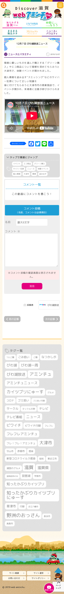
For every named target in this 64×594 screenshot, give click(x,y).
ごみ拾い (23, 357)
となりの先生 (32, 24)
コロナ (10, 400)
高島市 (10, 523)
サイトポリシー (38, 578)
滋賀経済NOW (12, 476)
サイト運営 (38, 573)
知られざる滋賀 (12, 24)
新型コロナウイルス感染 (21, 458)
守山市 (10, 451)
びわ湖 (12, 365)
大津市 (26, 174)
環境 (34, 174)
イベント (16, 163)
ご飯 (35, 357)
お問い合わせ (14, 578)
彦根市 (21, 451)
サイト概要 (14, 573)
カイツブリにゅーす (25, 392)
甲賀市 (37, 476)
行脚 (22, 506)
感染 (31, 451)
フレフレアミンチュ (22, 433)
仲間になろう (52, 24)
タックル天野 (28, 408)
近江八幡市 (33, 506)
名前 (8, 222)
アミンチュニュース (22, 383)
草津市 (11, 506)
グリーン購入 (39, 163)
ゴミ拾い (23, 400)
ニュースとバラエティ (52, 32)
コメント (12, 231)
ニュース (30, 168)
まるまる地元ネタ (12, 32)
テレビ (43, 408)
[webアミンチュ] (32, 13)
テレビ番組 (14, 417)
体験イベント (43, 168)
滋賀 (28, 467)
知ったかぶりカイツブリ (25, 483)
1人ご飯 (10, 357)
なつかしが (49, 357)
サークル (12, 408)
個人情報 (16, 174)
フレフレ (49, 425)
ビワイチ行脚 (33, 425)
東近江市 (52, 458)
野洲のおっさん (23, 515)
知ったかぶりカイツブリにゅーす (31, 495)
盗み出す (42, 174)
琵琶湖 (26, 476)
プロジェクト (32, 32)
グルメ (50, 392)
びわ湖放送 (53, 305)
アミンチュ (40, 374)
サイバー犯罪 (18, 168)
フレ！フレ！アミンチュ (21, 443)
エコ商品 (27, 163)
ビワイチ (14, 425)
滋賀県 (43, 467)
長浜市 (47, 516)
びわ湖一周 (29, 365)
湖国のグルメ (13, 468)
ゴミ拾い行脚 (39, 400)
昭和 (41, 458)
